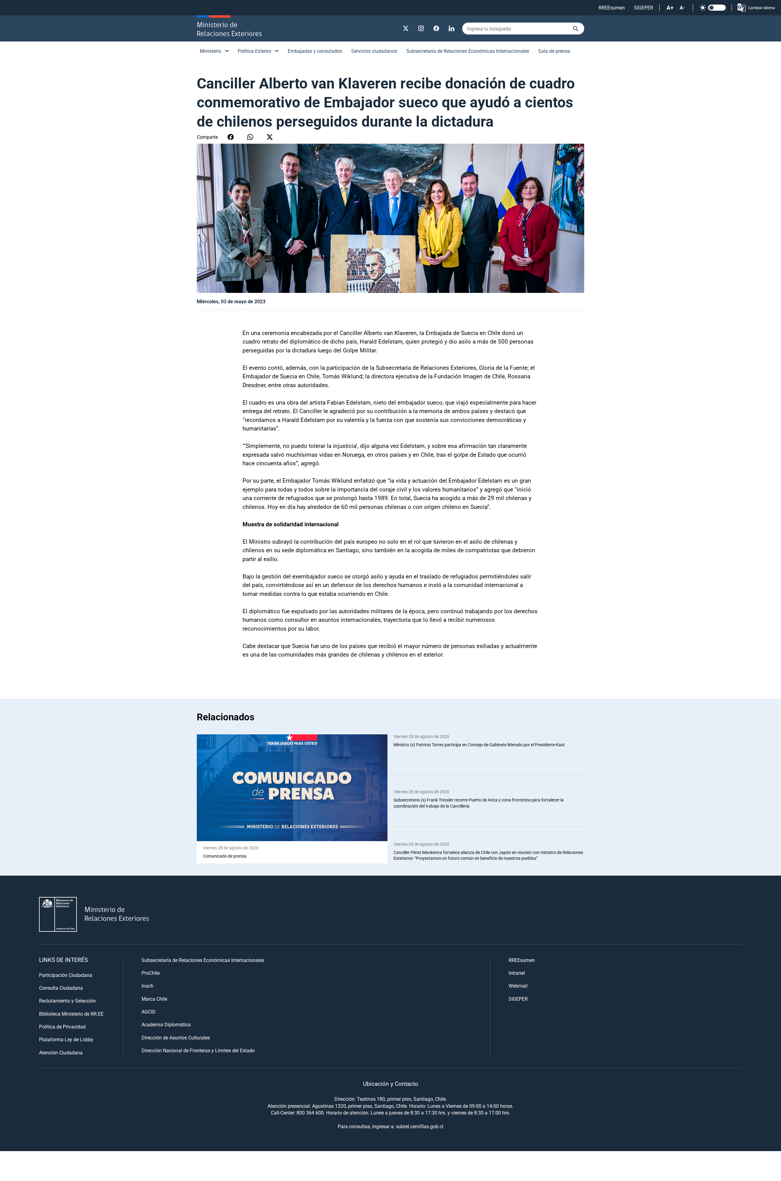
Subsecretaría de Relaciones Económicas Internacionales (467, 51)
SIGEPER (643, 7)
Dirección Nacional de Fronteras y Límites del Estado (198, 1050)
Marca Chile (154, 999)
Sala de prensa (554, 51)
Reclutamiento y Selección (67, 1000)
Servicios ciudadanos (374, 51)
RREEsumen (612, 7)
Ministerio (210, 51)
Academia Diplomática (166, 1024)
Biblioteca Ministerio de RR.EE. (72, 1013)
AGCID (149, 1011)
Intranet (517, 973)
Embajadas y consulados (315, 51)
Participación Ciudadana (65, 975)
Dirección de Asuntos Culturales (176, 1037)
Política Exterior (254, 51)
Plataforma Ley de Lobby (66, 1039)
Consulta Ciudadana (61, 988)
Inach (147, 985)
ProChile (151, 973)
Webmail (518, 985)
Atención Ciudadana (61, 1052)
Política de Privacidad (62, 1026)
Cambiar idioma (761, 7)
